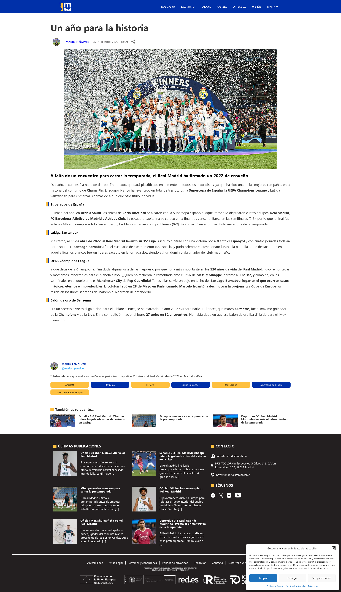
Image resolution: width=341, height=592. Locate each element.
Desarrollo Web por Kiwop (244, 563)
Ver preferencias (321, 578)
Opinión (256, 6)
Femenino (206, 6)
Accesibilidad (95, 563)
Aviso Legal (313, 586)
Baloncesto (187, 6)
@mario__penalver (73, 368)
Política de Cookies (275, 586)
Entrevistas (239, 6)
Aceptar (263, 578)
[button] (334, 548)
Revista (271, 6)
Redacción (200, 563)
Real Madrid (168, 6)
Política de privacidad (296, 586)
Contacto (217, 563)
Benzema (110, 384)
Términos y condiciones (142, 563)
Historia (150, 384)
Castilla (222, 6)
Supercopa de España (271, 384)
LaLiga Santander (190, 384)
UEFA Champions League (70, 392)
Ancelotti (69, 384)
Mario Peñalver (77, 42)
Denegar (292, 578)
